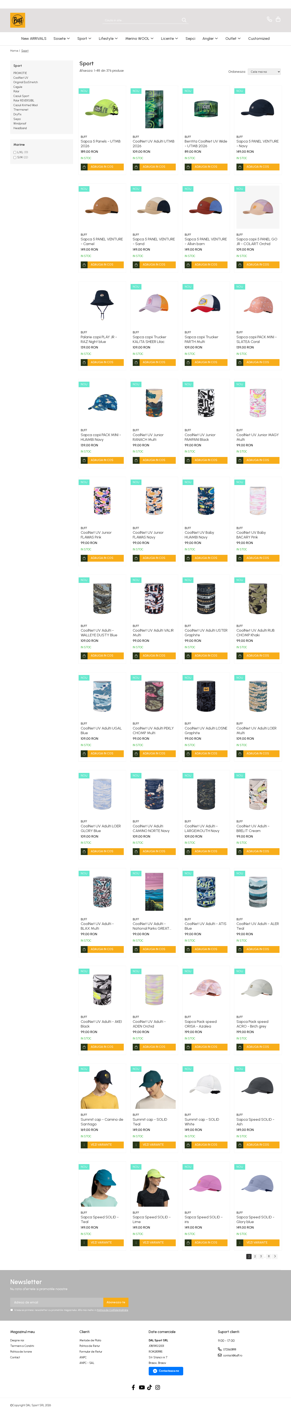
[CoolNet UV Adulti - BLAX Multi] (102, 891)
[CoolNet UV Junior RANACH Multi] (154, 402)
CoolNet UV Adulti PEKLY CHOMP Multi (153, 730)
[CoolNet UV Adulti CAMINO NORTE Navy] (154, 793)
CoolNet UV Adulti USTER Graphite (206, 632)
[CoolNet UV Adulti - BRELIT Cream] (257, 793)
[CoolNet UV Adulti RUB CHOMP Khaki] (257, 598)
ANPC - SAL (86, 1363)
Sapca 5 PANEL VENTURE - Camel (102, 241)
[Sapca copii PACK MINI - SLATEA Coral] (257, 305)
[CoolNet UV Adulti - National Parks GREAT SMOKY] (154, 891)
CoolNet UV (20, 77)
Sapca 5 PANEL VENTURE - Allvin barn (206, 241)
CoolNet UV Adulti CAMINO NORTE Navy (151, 828)
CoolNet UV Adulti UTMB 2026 (153, 143)
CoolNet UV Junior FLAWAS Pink (96, 535)
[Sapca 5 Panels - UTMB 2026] (102, 109)
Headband (20, 128)
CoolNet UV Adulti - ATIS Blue (205, 926)
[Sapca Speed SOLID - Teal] (102, 1185)
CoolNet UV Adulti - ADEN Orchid (149, 1024)
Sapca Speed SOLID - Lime (152, 1219)
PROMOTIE (20, 73)
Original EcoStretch (25, 82)
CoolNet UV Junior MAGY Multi (257, 437)
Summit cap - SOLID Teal (150, 1121)
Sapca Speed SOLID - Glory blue (255, 1219)
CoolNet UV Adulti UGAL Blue (101, 730)
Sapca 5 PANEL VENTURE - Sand (154, 241)
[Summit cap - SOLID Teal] (154, 1087)
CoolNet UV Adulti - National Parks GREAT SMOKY (151, 926)
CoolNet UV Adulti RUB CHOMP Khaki (255, 632)
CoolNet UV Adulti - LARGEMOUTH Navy (202, 828)
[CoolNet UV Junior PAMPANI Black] (206, 402)
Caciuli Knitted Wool (25, 105)
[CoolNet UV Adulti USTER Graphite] (206, 598)
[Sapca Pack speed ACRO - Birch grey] (257, 989)
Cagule (17, 86)
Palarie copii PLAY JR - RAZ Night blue (99, 339)
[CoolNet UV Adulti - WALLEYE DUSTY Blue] (102, 598)
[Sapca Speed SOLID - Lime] (154, 1185)
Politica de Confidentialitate (112, 1310)
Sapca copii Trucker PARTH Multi (201, 339)
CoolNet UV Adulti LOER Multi (256, 730)
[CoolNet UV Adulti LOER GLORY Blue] (102, 793)
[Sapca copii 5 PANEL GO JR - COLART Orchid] (257, 207)
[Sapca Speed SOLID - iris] (206, 1185)
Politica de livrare (21, 1351)
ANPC (83, 1357)
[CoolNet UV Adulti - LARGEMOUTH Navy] (206, 793)
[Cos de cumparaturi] (277, 19)
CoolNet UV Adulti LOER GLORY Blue (101, 828)
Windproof (19, 123)
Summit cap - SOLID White (202, 1121)
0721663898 (229, 1349)
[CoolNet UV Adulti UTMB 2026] (154, 109)
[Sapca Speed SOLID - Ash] (257, 1087)
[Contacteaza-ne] (268, 19)
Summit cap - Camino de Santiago (102, 1121)
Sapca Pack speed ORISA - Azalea (201, 1024)
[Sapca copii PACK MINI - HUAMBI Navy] (102, 402)
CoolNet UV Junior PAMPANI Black (200, 437)
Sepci (17, 119)
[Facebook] (133, 1388)
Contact (15, 1357)
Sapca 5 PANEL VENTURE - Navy (257, 143)
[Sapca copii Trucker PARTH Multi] (206, 305)
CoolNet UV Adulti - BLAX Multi (97, 926)
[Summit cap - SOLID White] (206, 1087)
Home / (15, 51)
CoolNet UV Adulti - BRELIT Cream (252, 828)
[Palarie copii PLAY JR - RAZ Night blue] (102, 305)
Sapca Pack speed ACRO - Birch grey (252, 1024)
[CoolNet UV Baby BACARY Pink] (257, 500)
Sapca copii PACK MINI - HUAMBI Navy (101, 437)
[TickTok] (149, 1388)
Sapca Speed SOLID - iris (204, 1219)
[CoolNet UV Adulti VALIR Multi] (154, 598)
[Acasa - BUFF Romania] (31, 20)
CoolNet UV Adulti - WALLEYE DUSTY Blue (99, 632)
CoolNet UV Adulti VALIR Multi (153, 632)
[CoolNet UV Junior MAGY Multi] (257, 402)
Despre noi (17, 1340)
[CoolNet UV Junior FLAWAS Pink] (102, 500)
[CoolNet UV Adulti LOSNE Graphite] (206, 696)
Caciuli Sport (21, 96)
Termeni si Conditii (22, 1345)
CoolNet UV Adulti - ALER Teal (257, 926)
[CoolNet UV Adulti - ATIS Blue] (206, 891)
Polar (16, 91)
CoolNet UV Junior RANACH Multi (148, 437)
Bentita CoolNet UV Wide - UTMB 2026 (206, 143)
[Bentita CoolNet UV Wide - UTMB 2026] (206, 109)
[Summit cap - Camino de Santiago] (102, 1087)
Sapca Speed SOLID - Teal (100, 1219)
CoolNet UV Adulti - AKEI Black (101, 1024)
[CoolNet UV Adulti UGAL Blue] (102, 696)
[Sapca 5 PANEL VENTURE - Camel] (102, 207)
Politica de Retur (89, 1345)
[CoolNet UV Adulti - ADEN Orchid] (154, 989)
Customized (259, 38)
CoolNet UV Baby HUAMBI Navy (199, 535)
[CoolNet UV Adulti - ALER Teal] (257, 891)
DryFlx (17, 114)
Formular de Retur (90, 1351)
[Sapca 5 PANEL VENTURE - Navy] (257, 109)
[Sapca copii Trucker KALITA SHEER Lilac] (154, 305)
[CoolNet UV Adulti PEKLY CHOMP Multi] (154, 696)
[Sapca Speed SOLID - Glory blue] (257, 1185)
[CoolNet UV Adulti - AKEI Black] (102, 989)
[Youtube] (141, 1388)
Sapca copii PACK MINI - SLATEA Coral (256, 339)
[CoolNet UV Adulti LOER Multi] (257, 696)
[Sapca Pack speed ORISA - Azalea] (206, 989)
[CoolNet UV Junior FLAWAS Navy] (154, 500)
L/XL (20, 152)
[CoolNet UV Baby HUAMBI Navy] (206, 500)
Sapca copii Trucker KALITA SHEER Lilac (149, 339)
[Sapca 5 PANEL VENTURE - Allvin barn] (206, 207)
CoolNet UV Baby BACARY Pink (251, 535)
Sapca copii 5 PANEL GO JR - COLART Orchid (256, 241)
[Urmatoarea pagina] (275, 1256)
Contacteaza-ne (169, 1370)
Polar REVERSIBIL (23, 100)
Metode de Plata (90, 1340)
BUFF (84, 136)
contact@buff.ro (232, 1355)
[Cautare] (184, 20)
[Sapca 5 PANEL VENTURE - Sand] (154, 207)
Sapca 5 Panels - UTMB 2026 (101, 143)
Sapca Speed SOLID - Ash (255, 1121)
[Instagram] (157, 1388)
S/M (20, 157)
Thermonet (20, 109)
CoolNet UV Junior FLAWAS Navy (148, 535)
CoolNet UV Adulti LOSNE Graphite (206, 730)
